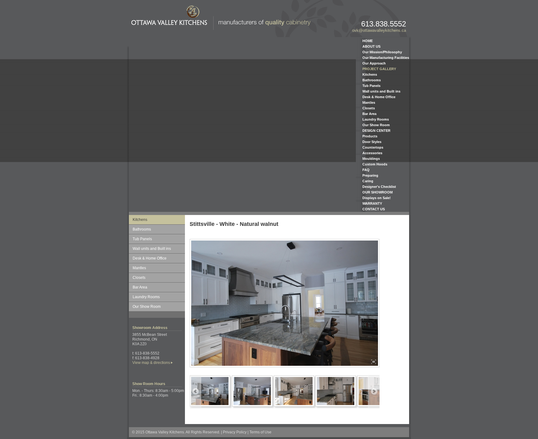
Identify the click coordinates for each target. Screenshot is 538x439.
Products (369, 136)
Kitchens (369, 74)
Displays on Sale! (376, 198)
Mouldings (371, 158)
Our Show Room (376, 125)
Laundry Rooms (375, 119)
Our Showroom (377, 192)
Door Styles (371, 142)
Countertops (372, 147)
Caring (367, 181)
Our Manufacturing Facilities (385, 58)
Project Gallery (379, 69)
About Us (371, 46)
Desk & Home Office (378, 97)
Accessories (372, 153)
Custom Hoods (374, 164)
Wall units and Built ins (381, 91)
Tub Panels (371, 86)
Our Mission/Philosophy (382, 52)
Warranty (372, 203)
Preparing (370, 175)
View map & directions (151, 362)
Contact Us (373, 209)
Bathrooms (371, 80)
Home (367, 41)
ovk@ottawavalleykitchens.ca (379, 30)
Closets (368, 108)
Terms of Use (260, 432)
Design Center (376, 130)
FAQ (366, 170)
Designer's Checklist (379, 186)
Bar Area (369, 114)
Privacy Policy (235, 432)
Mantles (368, 102)
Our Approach (374, 63)
